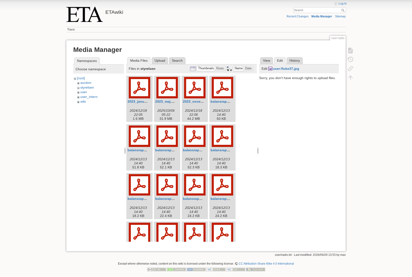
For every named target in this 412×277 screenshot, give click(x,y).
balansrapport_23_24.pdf (231, 199)
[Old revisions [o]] (350, 59)
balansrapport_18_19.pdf (203, 150)
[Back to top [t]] (350, 77)
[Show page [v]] (350, 50)
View (266, 60)
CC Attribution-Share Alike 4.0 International (266, 263)
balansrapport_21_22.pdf (175, 199)
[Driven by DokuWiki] (255, 269)
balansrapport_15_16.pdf (231, 101)
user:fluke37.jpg (286, 69)
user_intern (89, 97)
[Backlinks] (350, 68)
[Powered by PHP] (196, 269)
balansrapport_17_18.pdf (175, 150)
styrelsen (87, 87)
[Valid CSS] (235, 269)
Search (343, 10)
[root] (81, 78)
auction (85, 83)
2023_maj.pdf (166, 101)
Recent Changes (298, 16)
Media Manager (321, 16)
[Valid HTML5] (216, 269)
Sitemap (340, 16)
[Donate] (176, 269)
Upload (159, 60)
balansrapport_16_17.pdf (148, 150)
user (83, 92)
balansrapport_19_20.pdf (231, 150)
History (294, 60)
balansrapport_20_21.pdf (148, 199)
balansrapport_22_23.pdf (203, 199)
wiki (83, 101)
